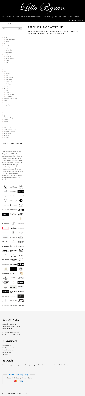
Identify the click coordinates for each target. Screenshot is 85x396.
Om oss (69, 17)
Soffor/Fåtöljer (9, 94)
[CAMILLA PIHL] (5, 206)
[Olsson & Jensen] (5, 269)
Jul (4, 69)
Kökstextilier (9, 79)
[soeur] (13, 288)
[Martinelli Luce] (5, 251)
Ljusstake (5, 167)
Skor (15, 171)
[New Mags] (21, 256)
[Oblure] (21, 265)
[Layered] (5, 242)
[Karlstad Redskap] (13, 233)
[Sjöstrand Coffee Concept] (21, 279)
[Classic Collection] (13, 206)
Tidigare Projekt (10, 118)
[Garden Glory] (21, 219)
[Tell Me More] (5, 297)
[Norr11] (13, 265)
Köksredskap (9, 77)
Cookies (6, 121)
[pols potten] (5, 274)
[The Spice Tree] (21, 297)
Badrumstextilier (10, 39)
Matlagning (8, 81)
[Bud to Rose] (5, 201)
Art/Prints (8, 56)
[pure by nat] (13, 274)
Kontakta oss (7, 133)
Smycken (20, 171)
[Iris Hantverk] (21, 229)
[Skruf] (5, 283)
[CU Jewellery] (21, 206)
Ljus (6, 62)
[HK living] (13, 224)
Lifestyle (6, 87)
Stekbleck (15, 173)
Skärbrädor (8, 85)
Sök (20, 29)
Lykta (10, 167)
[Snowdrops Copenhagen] (5, 288)
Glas (6, 75)
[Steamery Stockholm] (21, 288)
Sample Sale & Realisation (32, 17)
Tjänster (54, 17)
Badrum (6, 37)
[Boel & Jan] (21, 192)
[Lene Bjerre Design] (13, 242)
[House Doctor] (21, 224)
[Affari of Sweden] (13, 187)
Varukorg (6, 137)
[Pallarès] (21, 269)
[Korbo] (21, 238)
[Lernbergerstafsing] (21, 242)
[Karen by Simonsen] (5, 233)
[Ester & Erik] (5, 219)
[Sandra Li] (21, 274)
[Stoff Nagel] (13, 292)
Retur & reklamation (9, 131)
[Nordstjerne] (5, 265)
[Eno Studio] (21, 215)
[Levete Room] (13, 247)
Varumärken (46, 17)
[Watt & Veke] (21, 306)
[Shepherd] (5, 279)
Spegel (9, 173)
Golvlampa (5, 160)
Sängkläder (5, 175)
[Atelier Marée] (21, 187)
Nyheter (8, 17)
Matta (11, 169)
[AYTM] (5, 192)
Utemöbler (8, 106)
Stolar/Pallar (8, 96)
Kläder (4, 162)
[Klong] (13, 238)
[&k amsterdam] (5, 187)
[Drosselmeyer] (13, 210)
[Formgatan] (13, 219)
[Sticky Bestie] (5, 292)
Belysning (6, 45)
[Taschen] (21, 292)
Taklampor (8, 50)
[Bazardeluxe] (13, 192)
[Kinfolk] (5, 238)
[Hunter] (5, 229)
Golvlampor (8, 49)
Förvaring (8, 92)
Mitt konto (62, 17)
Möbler (6, 88)
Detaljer (6, 54)
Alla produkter (18, 17)
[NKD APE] (21, 260)
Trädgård (6, 102)
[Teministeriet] (13, 297)
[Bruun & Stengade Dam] (13, 197)
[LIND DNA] (21, 247)
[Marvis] (13, 251)
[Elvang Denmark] (13, 215)
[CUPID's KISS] (5, 210)
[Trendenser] (13, 301)
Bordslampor (9, 47)
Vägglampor (8, 52)
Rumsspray (10, 171)
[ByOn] (21, 201)
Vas (19, 178)
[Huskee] (13, 229)
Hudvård (7, 41)
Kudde (9, 162)
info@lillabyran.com (13, 333)
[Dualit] (21, 210)
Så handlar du (7, 127)
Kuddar (7, 60)
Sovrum (6, 100)
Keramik (19, 160)
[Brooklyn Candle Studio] (5, 197)
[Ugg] (21, 301)
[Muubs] (13, 256)
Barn (5, 43)
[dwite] (5, 215)
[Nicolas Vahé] (13, 260)
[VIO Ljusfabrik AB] (13, 306)
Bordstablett (6, 156)
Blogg (5, 114)
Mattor (7, 66)
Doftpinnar (19, 156)
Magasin (15, 167)
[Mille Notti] (5, 256)
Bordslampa (20, 154)
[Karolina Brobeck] (21, 233)
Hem (3, 17)
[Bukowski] (13, 201)
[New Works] (5, 260)
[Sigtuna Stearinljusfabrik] (13, 279)
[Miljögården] (21, 251)
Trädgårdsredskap (10, 104)
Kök (5, 71)
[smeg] (21, 283)
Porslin (7, 83)
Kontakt (76, 17)
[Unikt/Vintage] (5, 306)
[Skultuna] (13, 283)
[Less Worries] (5, 247)
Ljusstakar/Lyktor (10, 64)
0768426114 (17, 335)
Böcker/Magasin (10, 58)
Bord (6, 90)
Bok (14, 154)
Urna (15, 178)
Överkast (5, 180)
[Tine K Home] (5, 301)
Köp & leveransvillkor (10, 129)
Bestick (7, 73)
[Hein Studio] (5, 224)
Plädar (7, 68)
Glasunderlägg (16, 158)
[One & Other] (13, 269)
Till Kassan (6, 135)
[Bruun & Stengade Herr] (21, 197)
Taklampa (13, 175)
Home (4, 24)
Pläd (19, 169)
